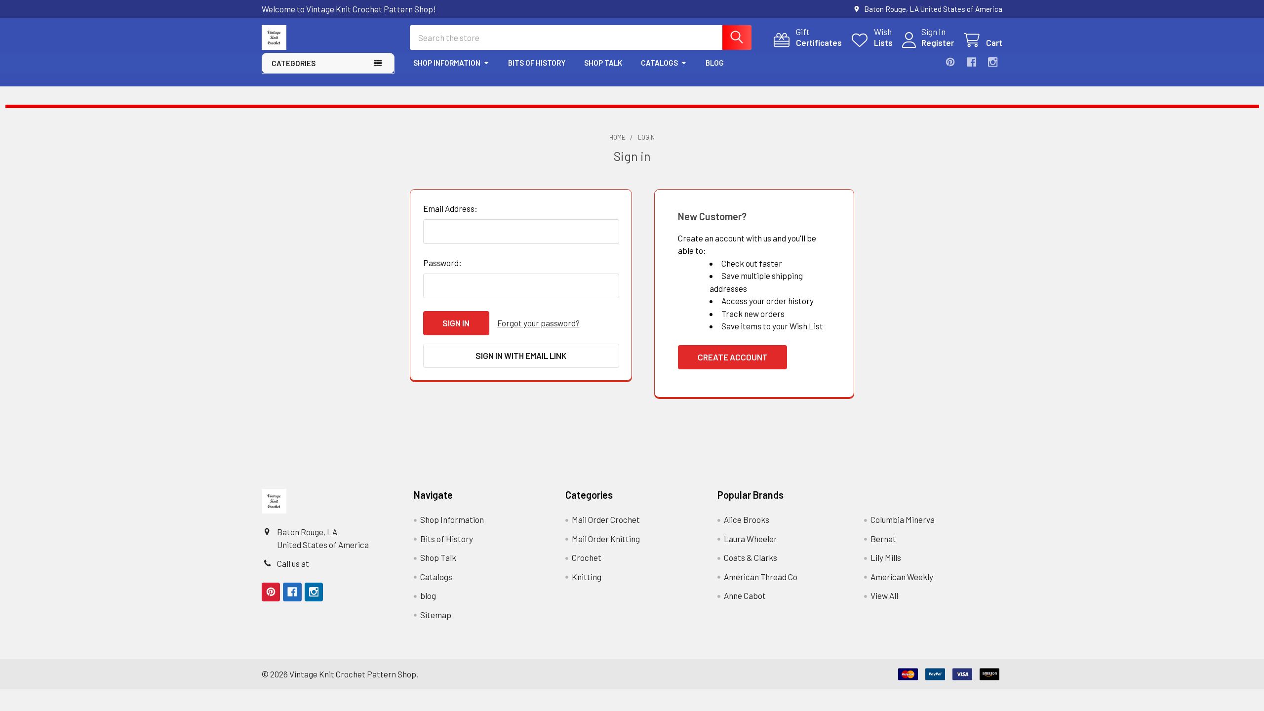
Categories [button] (294, 63)
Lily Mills (885, 557)
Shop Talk (603, 62)
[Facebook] (971, 62)
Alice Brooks (746, 519)
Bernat (883, 539)
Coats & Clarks (750, 557)
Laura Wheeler (750, 539)
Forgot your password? (538, 323)
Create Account (733, 357)
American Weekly (901, 577)
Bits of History (536, 62)
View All (884, 595)
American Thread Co (760, 577)
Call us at (293, 563)
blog (715, 62)
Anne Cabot (745, 595)
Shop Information (446, 62)
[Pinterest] (950, 62)
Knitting (586, 577)
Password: (442, 263)
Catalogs (659, 62)
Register (937, 42)
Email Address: (450, 208)
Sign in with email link (520, 355)
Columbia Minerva (902, 519)
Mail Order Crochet (606, 519)
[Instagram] (993, 62)
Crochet (586, 557)
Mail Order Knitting (606, 539)
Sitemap (435, 615)
